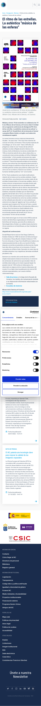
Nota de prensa (11, 302)
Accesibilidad (7, 630)
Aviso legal (6, 624)
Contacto (5, 554)
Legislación (6, 577)
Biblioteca (6, 564)
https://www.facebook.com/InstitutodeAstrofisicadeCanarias (12, 688)
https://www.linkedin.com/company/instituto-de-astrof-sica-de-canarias (20, 688)
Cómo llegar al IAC (9, 557)
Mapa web (6, 617)
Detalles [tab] (19, 317)
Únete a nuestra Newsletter (20, 675)
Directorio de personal (10, 561)
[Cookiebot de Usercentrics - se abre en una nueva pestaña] (30, 312)
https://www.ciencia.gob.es (19, 515)
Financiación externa (10, 601)
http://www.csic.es (19, 538)
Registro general (8, 567)
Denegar (20, 392)
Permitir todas (20, 379)
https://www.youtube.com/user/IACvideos (25, 688)
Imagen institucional (9, 647)
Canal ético (6, 657)
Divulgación (9, 13)
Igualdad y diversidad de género (14, 587)
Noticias (16, 13)
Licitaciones (6, 643)
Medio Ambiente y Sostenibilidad (14, 594)
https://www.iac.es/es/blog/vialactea (33, 688)
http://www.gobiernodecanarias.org (10, 527)
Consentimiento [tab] (7, 317)
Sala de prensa (12, 277)
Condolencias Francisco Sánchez (14, 660)
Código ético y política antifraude (14, 584)
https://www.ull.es (27, 527)
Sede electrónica (8, 653)
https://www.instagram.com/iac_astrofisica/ (16, 688)
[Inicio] (3, 5)
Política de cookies (9, 627)
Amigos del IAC (8, 607)
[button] (20, 74)
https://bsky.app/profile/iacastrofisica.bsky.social (29, 688)
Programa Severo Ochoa (11, 604)
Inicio (3, 13)
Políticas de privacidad (10, 620)
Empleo (5, 640)
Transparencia (7, 580)
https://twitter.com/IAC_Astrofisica (8, 688)
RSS (3, 650)
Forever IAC (6, 590)
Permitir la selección (20, 386)
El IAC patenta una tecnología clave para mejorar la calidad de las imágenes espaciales (19, 455)
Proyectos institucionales (11, 597)
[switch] (36, 357)
